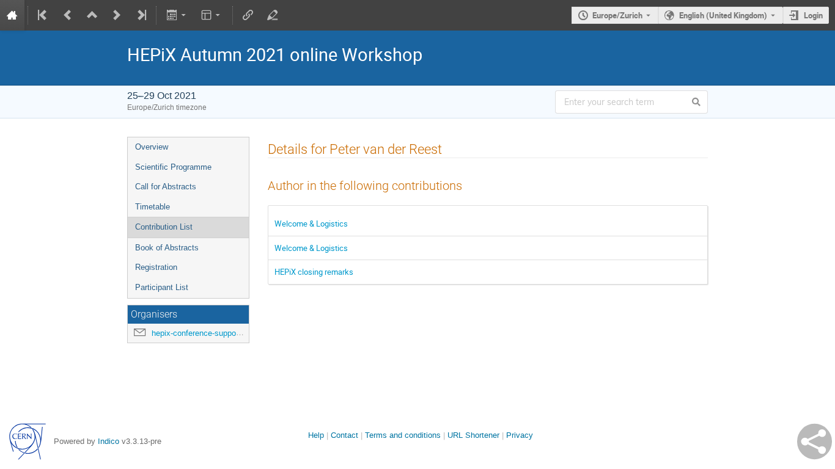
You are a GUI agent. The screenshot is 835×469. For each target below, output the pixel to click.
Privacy (519, 435)
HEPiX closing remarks (313, 271)
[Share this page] (814, 441)
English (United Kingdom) (723, 15)
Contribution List (164, 226)
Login (813, 15)
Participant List (161, 287)
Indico (108, 441)
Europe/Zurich (617, 15)
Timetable (152, 206)
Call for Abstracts (165, 186)
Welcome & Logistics (311, 223)
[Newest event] (140, 15)
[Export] (177, 15)
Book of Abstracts (167, 247)
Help (316, 435)
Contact (344, 435)
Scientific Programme (173, 167)
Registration (156, 267)
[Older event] (68, 15)
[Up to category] (92, 15)
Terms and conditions (403, 435)
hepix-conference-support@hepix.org (216, 333)
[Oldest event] (43, 15)
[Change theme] (211, 15)
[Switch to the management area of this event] (272, 15)
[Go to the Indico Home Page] (12, 15)
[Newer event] (117, 15)
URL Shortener (473, 435)
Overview (151, 146)
